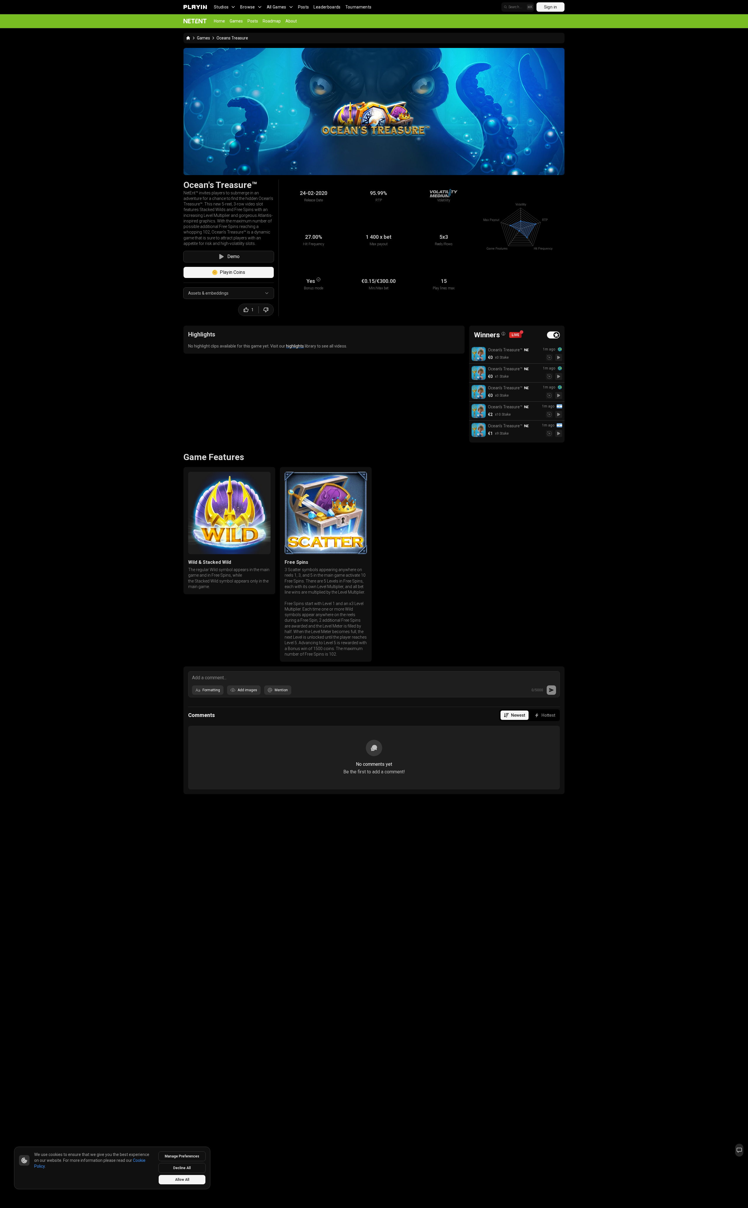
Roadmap (272, 21)
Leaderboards (327, 7)
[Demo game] (558, 357)
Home (219, 21)
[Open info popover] (503, 333)
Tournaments (358, 7)
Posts (303, 7)
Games (236, 21)
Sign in (550, 7)
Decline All (182, 1168)
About (291, 21)
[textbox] (374, 677)
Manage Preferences (182, 1156)
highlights (295, 346)
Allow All (182, 1180)
